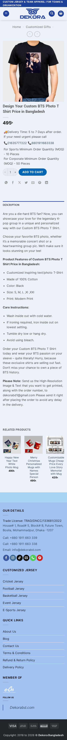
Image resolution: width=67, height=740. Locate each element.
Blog (6, 639)
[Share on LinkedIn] (46, 183)
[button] (6, 14)
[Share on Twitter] (26, 183)
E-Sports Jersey (14, 610)
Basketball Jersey (15, 595)
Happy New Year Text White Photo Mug (12, 462)
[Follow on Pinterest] (40, 558)
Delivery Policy (13, 667)
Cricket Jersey (13, 581)
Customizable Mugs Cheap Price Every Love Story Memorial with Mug (56, 465)
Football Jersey (13, 588)
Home (16, 27)
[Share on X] (20, 183)
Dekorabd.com (22, 707)
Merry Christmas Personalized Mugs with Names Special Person (34, 467)
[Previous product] (37, 34)
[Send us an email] (26, 558)
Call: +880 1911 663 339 (20, 538)
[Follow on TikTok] (20, 558)
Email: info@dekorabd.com (22, 550)
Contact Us (11, 646)
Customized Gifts (38, 27)
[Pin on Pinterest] (40, 183)
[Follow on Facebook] (6, 558)
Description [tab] (11, 204)
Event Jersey (12, 603)
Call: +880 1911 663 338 (20, 544)
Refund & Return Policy (19, 660)
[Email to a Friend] (33, 183)
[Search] (52, 14)
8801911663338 (42, 143)
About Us (9, 631)
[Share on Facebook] (13, 183)
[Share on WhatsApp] (6, 183)
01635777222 (17, 143)
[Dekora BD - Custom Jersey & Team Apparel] (32, 13)
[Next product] (30, 34)
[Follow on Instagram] (13, 558)
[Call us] (33, 558)
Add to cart (32, 172)
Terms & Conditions (16, 653)
